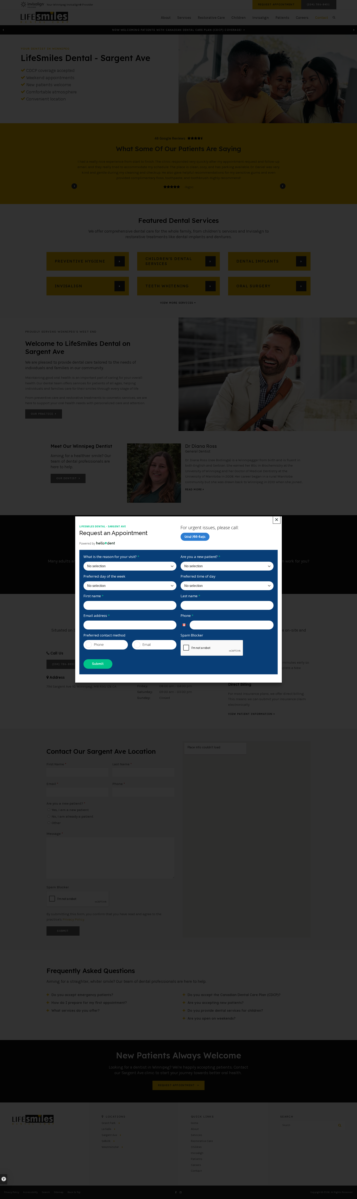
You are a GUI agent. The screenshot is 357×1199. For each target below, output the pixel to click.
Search (46, 1192)
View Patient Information (250, 714)
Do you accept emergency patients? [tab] (82, 995)
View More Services (176, 302)
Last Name (122, 764)
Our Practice (42, 413)
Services (196, 1135)
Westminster (110, 1147)
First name (93, 596)
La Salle (106, 1129)
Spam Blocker (192, 635)
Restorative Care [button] (211, 18)
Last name (190, 596)
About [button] (166, 18)
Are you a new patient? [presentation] (65, 803)
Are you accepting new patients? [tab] (216, 1003)
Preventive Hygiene (80, 261)
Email (146, 644)
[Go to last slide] (74, 186)
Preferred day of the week (104, 576)
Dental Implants (257, 261)
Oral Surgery (253, 286)
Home (194, 1123)
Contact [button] (321, 18)
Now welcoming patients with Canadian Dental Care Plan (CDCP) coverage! (177, 30)
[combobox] (185, 625)
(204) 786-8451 (195, 536)
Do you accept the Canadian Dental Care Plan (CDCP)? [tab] (234, 995)
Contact (196, 1171)
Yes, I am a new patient (70, 810)
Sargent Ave (109, 1135)
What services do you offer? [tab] (75, 1010)
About (195, 1129)
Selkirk (106, 1141)
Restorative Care (202, 1141)
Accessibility (30, 1192)
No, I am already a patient (72, 816)
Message (54, 833)
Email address (96, 615)
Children (238, 18)
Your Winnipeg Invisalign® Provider (70, 4)
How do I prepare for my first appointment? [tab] (89, 1003)
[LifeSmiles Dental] (44, 17)
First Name (56, 764)
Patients (282, 18)
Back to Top (74, 1192)
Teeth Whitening (167, 286)
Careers (302, 18)
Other (56, 823)
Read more (193, 489)
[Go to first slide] (354, 30)
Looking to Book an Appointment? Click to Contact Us (177, 30)
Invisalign (260, 18)
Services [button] (184, 18)
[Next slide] (283, 186)
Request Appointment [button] (277, 4)
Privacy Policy (73, 919)
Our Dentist (66, 478)
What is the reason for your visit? (111, 556)
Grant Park (109, 1123)
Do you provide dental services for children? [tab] (225, 1010)
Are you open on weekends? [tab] (212, 1018)
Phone (187, 615)
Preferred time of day (198, 576)
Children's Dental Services (168, 261)
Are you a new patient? (200, 556)
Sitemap (58, 1192)
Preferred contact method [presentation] (104, 635)
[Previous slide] (3, 30)
